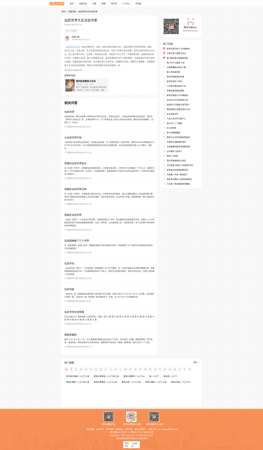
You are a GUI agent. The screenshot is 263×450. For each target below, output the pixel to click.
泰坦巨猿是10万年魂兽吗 (177, 95)
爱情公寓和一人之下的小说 (77, 382)
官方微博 (110, 429)
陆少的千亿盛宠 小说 (176, 63)
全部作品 (83, 3)
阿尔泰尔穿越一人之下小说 (77, 376)
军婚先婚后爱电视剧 (175, 91)
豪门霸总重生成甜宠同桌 (177, 58)
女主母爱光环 (172, 114)
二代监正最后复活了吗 (176, 86)
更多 (195, 362)
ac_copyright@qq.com (168, 429)
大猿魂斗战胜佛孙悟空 (176, 142)
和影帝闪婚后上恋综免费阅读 (179, 179)
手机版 (138, 3)
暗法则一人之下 (170, 376)
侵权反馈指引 (140, 429)
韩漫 (103, 3)
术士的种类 (171, 128)
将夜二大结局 (172, 156)
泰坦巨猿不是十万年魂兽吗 (178, 49)
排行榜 (114, 3)
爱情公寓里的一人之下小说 (105, 382)
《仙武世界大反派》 (73, 47)
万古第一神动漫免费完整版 (178, 184)
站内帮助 (100, 429)
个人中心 (126, 3)
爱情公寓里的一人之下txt (134, 376)
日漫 (94, 3)
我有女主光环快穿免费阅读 (178, 137)
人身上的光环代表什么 (176, 119)
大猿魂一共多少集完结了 (177, 174)
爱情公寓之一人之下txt (180, 382)
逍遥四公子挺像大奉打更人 (178, 105)
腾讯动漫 (56, 3)
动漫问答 (72, 11)
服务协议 (119, 429)
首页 (72, 3)
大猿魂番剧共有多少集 (176, 67)
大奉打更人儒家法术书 (176, 53)
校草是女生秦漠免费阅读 (177, 170)
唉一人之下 (154, 376)
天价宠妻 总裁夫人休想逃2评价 (180, 165)
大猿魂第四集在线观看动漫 (178, 146)
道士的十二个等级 (174, 123)
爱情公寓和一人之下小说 (155, 382)
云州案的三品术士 (174, 151)
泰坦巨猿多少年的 (174, 81)
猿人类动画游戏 (173, 72)
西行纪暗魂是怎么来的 (176, 160)
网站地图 (90, 429)
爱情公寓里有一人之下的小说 (106, 376)
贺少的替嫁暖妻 (173, 132)
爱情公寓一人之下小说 (131, 382)
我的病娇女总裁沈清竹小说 (178, 109)
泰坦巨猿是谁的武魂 (175, 77)
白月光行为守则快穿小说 (177, 100)
